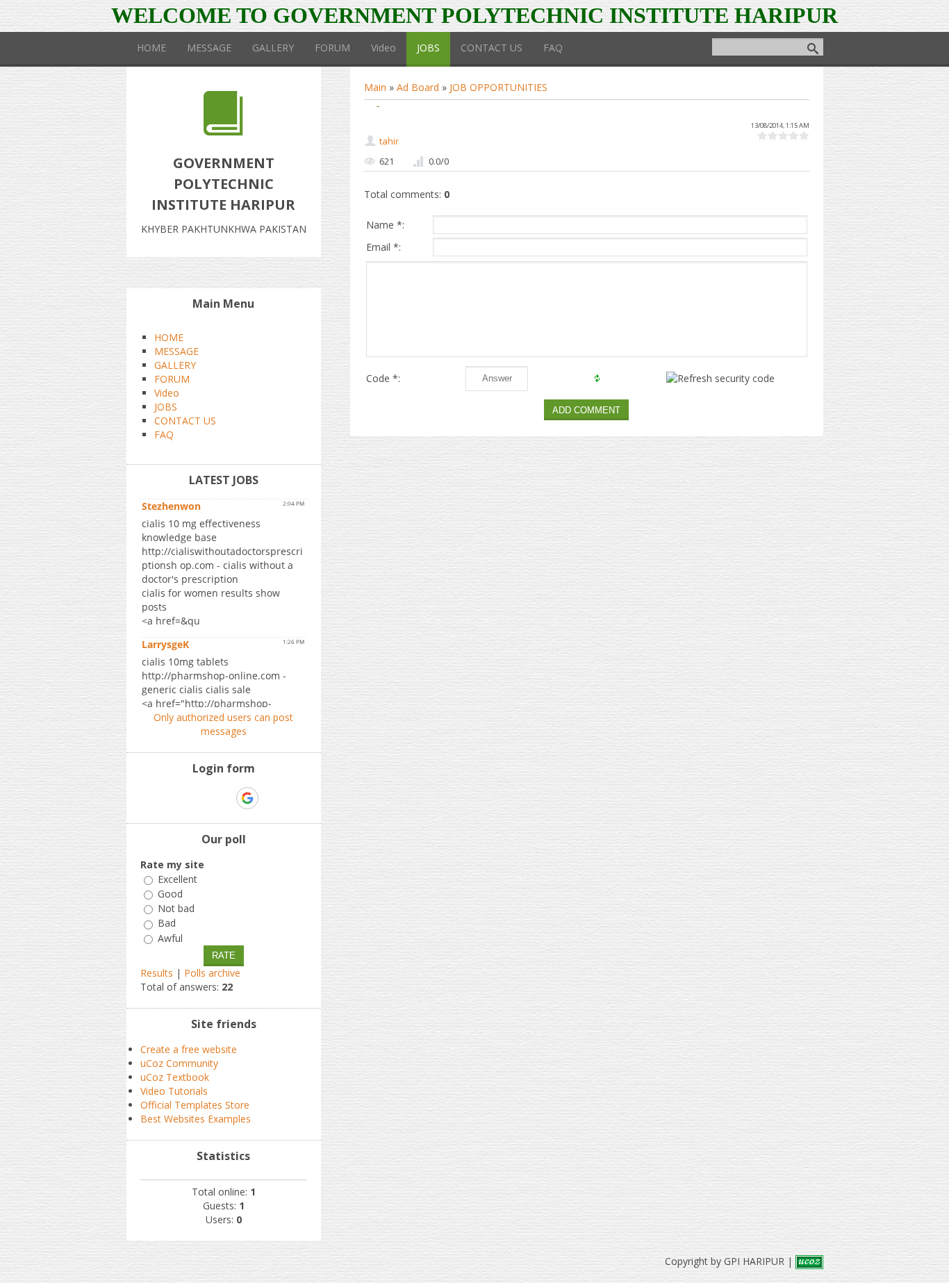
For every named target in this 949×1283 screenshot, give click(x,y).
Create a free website (188, 1049)
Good (170, 893)
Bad (167, 923)
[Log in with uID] (199, 798)
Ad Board (418, 87)
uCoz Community (179, 1063)
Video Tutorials (174, 1091)
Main (375, 87)
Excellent (177, 879)
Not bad (176, 908)
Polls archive (212, 972)
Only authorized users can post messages (223, 724)
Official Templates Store (194, 1104)
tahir (389, 141)
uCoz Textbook (174, 1077)
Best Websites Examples (195, 1118)
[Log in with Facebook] (223, 798)
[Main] (223, 131)
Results (156, 972)
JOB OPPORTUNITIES (498, 87)
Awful (170, 938)
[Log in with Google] (247, 798)
